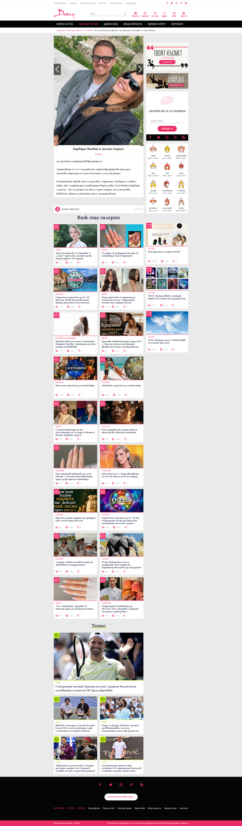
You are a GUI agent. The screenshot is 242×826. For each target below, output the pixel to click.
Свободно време (88, 24)
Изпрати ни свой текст (121, 797)
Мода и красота (133, 24)
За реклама (59, 808)
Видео (164, 16)
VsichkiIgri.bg (130, 3)
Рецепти (135, 16)
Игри (174, 16)
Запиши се (167, 128)
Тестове (154, 16)
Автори (71, 808)
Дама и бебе (111, 24)
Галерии (145, 16)
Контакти (81, 808)
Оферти (183, 16)
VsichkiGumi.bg (116, 3)
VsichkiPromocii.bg (87, 3)
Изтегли (167, 62)
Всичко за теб (65, 24)
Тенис (98, 625)
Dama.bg (73, 3)
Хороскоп (177, 24)
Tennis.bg (102, 3)
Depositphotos (94, 808)
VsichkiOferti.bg (60, 3)
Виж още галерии (98, 217)
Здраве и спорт (157, 24)
